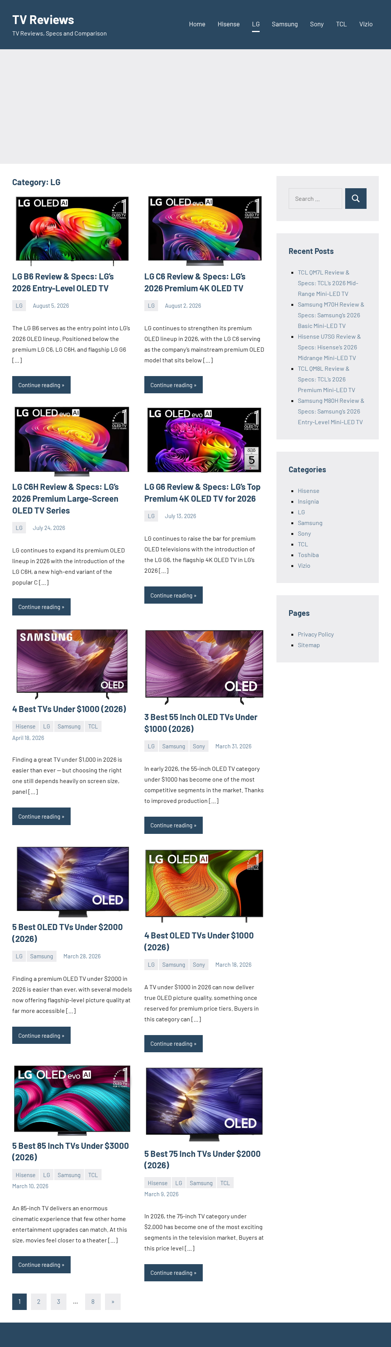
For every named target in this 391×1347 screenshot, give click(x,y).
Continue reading (39, 384)
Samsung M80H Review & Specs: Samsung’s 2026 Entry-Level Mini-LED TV (331, 411)
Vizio (366, 23)
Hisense (229, 23)
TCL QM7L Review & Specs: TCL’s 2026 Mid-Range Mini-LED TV (328, 282)
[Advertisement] (195, 106)
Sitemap (309, 644)
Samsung (285, 23)
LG (256, 23)
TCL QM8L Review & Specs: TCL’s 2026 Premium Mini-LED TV (326, 379)
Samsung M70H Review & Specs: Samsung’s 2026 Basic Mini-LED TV (331, 314)
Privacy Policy (316, 634)
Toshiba (308, 554)
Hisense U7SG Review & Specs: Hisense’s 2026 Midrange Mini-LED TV (329, 347)
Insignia (308, 501)
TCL (341, 23)
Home (197, 23)
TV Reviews (43, 19)
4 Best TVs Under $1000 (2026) (69, 709)
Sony (317, 23)
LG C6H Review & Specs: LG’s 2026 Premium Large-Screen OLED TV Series (65, 498)
